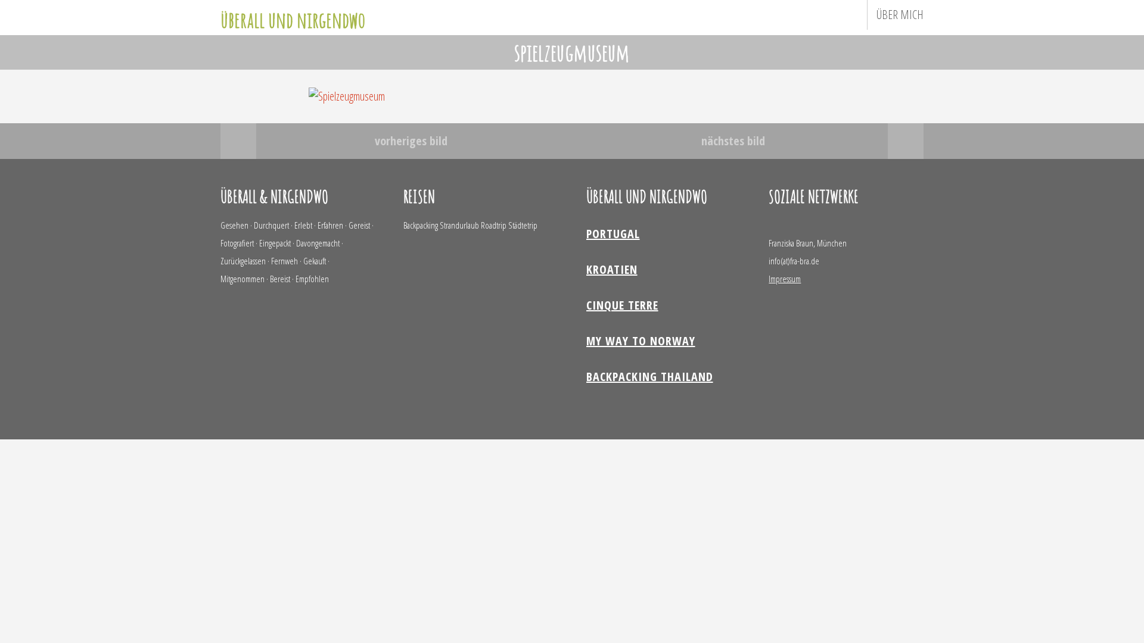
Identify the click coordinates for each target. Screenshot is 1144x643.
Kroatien (612, 269)
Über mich (900, 15)
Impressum (785, 279)
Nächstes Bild (733, 141)
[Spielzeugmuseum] (347, 96)
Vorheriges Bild (411, 141)
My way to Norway (640, 341)
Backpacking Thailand (649, 377)
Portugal (613, 234)
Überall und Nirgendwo (292, 19)
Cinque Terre (622, 305)
